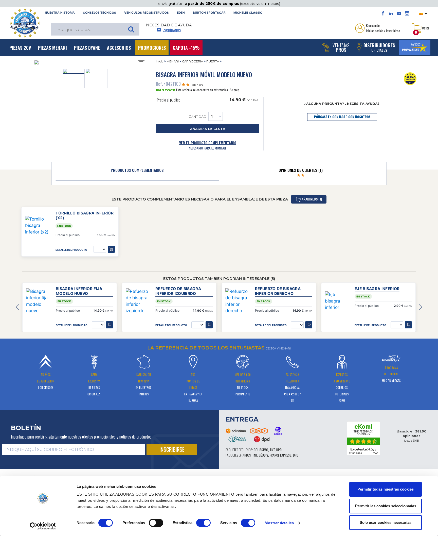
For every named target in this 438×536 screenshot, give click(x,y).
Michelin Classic (247, 12)
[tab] (137, 171)
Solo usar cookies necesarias (385, 522)
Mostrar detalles (279, 523)
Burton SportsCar (209, 12)
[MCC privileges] (414, 47)
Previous (17, 307)
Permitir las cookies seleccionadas (385, 506)
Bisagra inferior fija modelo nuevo (79, 291)
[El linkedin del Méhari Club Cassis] (391, 13)
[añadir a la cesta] (109, 324)
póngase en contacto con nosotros (342, 116)
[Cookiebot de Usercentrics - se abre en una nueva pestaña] (43, 526)
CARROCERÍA (192, 61)
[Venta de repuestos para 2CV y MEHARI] (25, 23)
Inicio (159, 61)
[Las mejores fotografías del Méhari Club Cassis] (407, 13)
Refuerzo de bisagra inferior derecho (278, 291)
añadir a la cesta (207, 129)
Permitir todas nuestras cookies (385, 489)
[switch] (156, 523)
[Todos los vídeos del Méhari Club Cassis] (399, 13)
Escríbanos (171, 30)
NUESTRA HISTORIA (60, 12)
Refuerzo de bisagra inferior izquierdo (178, 291)
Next (420, 307)
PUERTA (212, 61)
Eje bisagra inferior (377, 288)
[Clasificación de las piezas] (410, 78)
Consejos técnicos (99, 12)
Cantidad (197, 117)
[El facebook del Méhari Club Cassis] (383, 13)
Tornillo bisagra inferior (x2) (85, 215)
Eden (181, 12)
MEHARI (173, 61)
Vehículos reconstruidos (146, 12)
